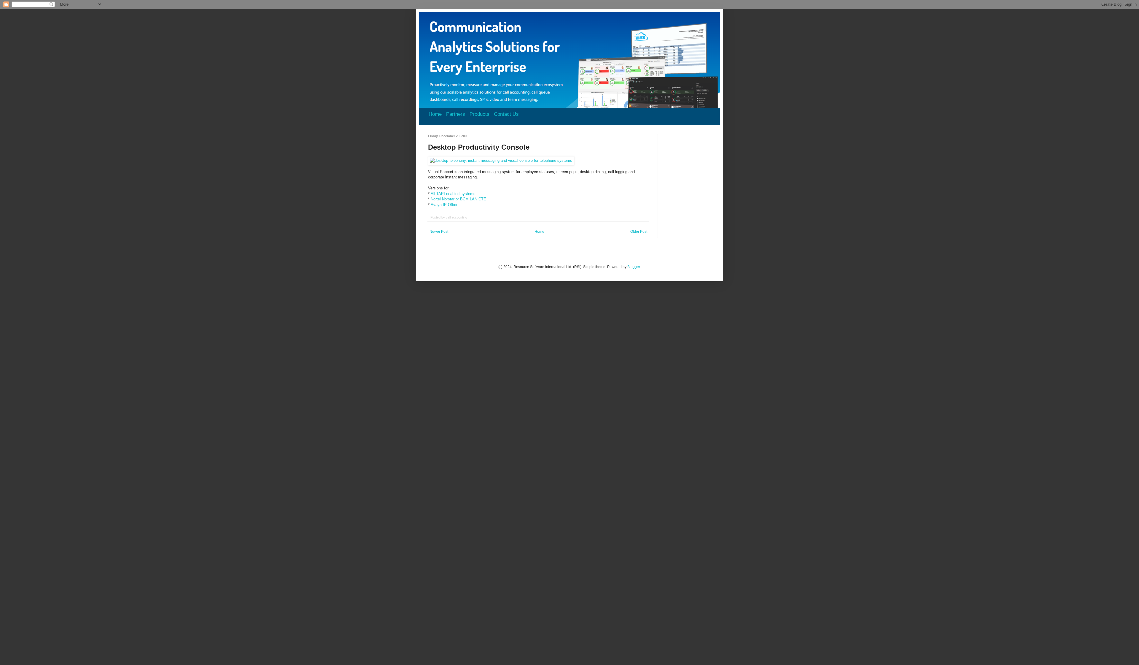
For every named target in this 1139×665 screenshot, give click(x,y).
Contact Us (506, 114)
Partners (455, 114)
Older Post (638, 231)
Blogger (633, 267)
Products (479, 114)
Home (435, 114)
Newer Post (438, 231)
